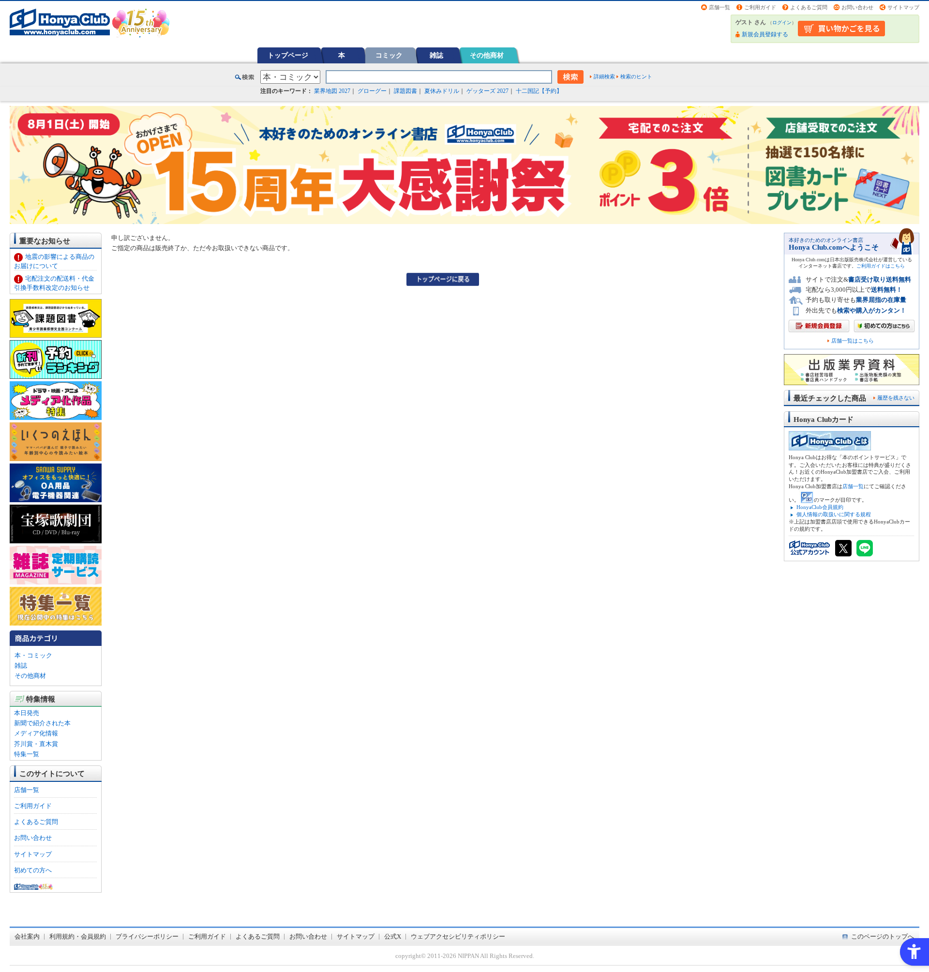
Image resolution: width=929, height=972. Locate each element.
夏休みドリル (441, 91)
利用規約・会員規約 (77, 936)
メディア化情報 (36, 733)
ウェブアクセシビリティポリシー (458, 936)
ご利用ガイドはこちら (880, 266)
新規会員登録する (765, 34)
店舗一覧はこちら (852, 341)
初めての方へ (33, 870)
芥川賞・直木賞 (36, 744)
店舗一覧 (719, 7)
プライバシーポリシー (147, 936)
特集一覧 (26, 754)
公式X (392, 936)
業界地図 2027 (332, 91)
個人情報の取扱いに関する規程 (833, 514)
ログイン (782, 22)
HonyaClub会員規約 (819, 507)
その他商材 (487, 55)
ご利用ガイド (760, 7)
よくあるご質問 (808, 7)
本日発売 (26, 713)
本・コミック (33, 655)
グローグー (372, 91)
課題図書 (405, 91)
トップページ (288, 55)
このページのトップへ (882, 936)
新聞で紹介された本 (42, 723)
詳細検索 (604, 76)
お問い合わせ (857, 7)
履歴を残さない (895, 398)
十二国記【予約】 (539, 91)
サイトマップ (903, 7)
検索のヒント (636, 76)
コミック (389, 55)
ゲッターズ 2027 (487, 91)
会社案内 (27, 936)
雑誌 (436, 55)
